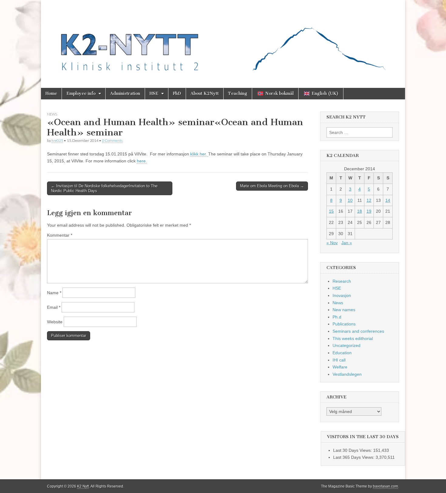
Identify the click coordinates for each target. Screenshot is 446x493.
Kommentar (59, 235)
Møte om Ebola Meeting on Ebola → (272, 186)
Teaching (237, 93)
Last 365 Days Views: (354, 457)
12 (369, 200)
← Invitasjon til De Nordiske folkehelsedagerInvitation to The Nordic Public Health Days (104, 188)
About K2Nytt (205, 93)
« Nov (332, 242)
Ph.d (337, 317)
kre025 (57, 140)
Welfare (340, 367)
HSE (154, 93)
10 (350, 200)
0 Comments (112, 140)
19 (369, 211)
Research (342, 281)
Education (342, 352)
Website (55, 321)
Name (54, 292)
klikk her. (199, 154)
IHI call (339, 360)
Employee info (81, 93)
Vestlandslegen (347, 374)
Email (53, 307)
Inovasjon (342, 295)
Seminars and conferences (358, 331)
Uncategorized (346, 345)
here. (142, 160)
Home (51, 93)
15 (331, 211)
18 (359, 211)
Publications (344, 323)
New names (344, 309)
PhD (177, 93)
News (52, 114)
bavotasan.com (385, 486)
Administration (125, 93)
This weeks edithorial (353, 338)
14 (387, 200)
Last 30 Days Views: (353, 450)
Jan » (346, 242)
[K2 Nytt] (223, 39)
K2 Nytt (83, 486)
